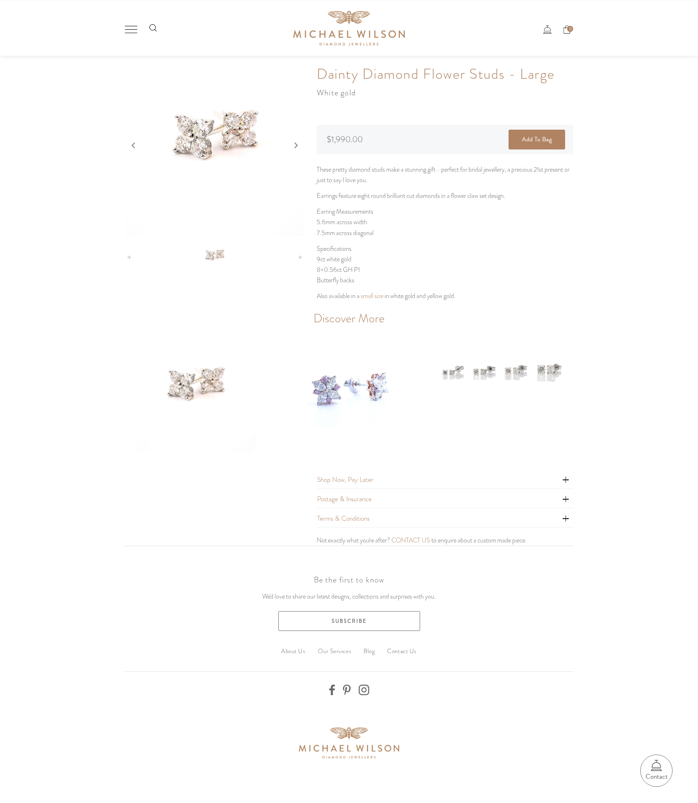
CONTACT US (410, 540)
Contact (656, 776)
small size (372, 296)
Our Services (335, 651)
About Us (293, 651)
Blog (369, 651)
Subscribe (349, 621)
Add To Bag (537, 139)
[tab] (445, 479)
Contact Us (402, 651)
